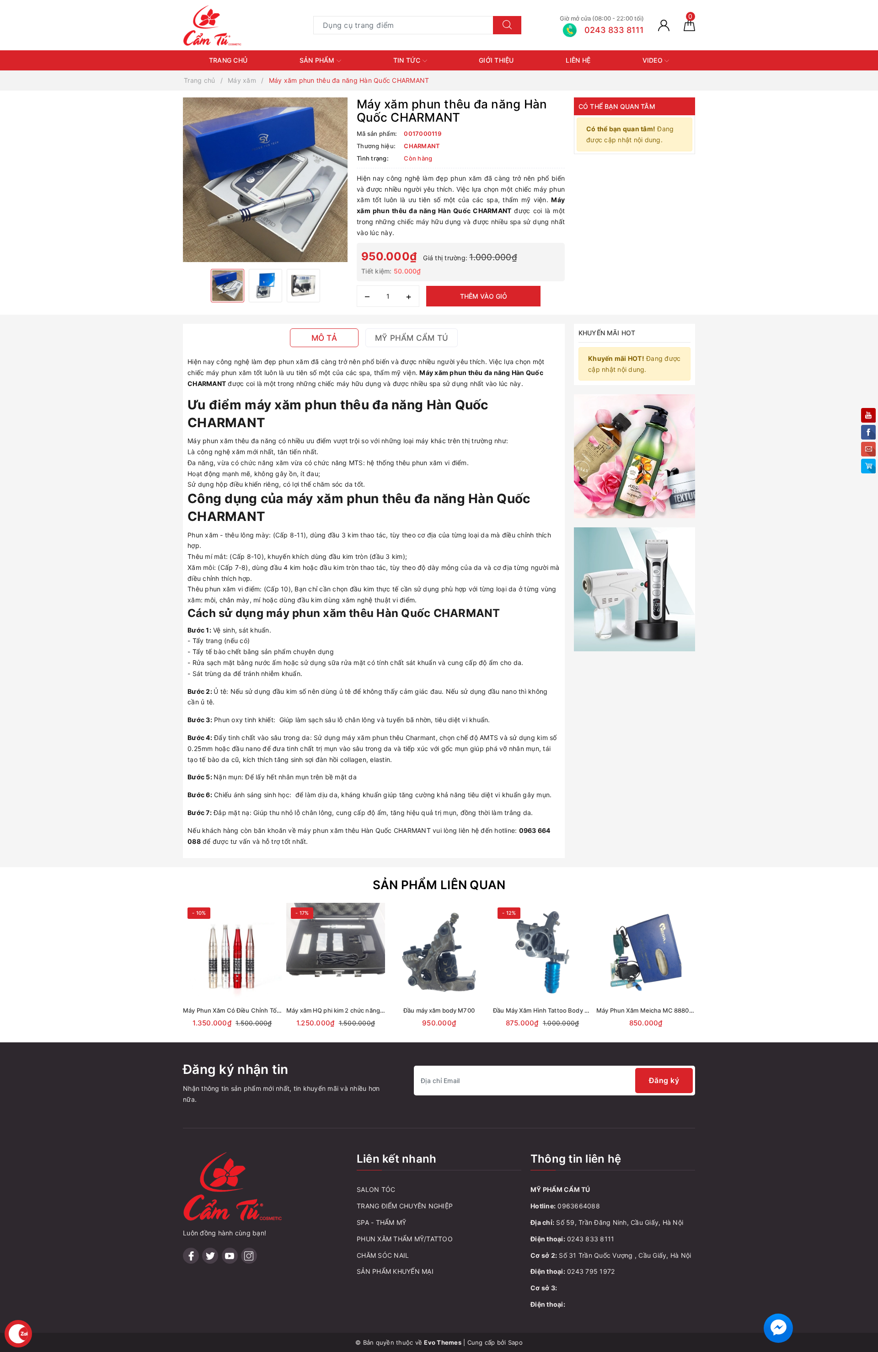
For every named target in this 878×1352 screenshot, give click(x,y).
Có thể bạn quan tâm (616, 106)
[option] (265, 179)
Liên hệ (578, 60)
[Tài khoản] (663, 25)
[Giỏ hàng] (689, 25)
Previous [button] (158, 976)
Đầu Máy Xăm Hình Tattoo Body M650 (547, 1010)
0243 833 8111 (590, 1239)
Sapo (515, 1342)
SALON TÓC (376, 1189)
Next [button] (720, 976)
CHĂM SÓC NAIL (383, 1255)
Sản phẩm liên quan (439, 885)
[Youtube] (230, 1256)
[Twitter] (210, 1256)
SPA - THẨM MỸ (381, 1222)
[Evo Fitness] (634, 456)
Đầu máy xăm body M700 (439, 1010)
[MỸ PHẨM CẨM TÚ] (212, 24)
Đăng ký (664, 1080)
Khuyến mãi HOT (606, 333)
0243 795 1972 (591, 1271)
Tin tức (408, 60)
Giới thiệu (496, 60)
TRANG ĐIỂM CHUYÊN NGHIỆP (405, 1206)
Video (653, 60)
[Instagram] (249, 1256)
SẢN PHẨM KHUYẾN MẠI (395, 1271)
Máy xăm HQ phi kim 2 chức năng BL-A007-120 (352, 1010)
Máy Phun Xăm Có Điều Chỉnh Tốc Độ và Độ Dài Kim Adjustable (272, 1010)
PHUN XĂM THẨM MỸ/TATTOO (405, 1239)
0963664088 (578, 1206)
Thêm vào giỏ (483, 296)
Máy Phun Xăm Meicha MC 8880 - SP (649, 1010)
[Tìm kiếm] (507, 25)
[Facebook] (191, 1256)
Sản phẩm (318, 60)
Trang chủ (228, 60)
